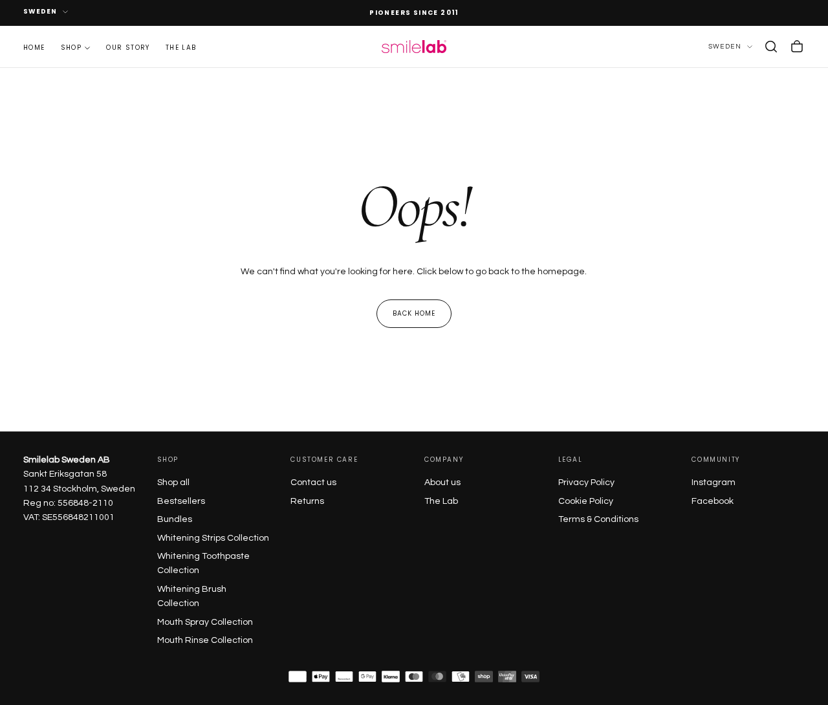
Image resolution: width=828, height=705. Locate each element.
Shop (71, 47)
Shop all (173, 482)
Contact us (313, 482)
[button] (771, 46)
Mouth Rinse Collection (205, 640)
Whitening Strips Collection (213, 538)
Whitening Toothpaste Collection (203, 563)
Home (34, 47)
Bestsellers (181, 501)
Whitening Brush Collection (191, 596)
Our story (128, 47)
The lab (181, 47)
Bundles (174, 519)
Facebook (713, 501)
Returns (307, 501)
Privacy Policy (586, 482)
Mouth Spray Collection (205, 622)
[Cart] (797, 46)
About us (442, 482)
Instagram (713, 482)
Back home (414, 313)
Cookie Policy (585, 501)
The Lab (441, 501)
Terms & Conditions (598, 519)
